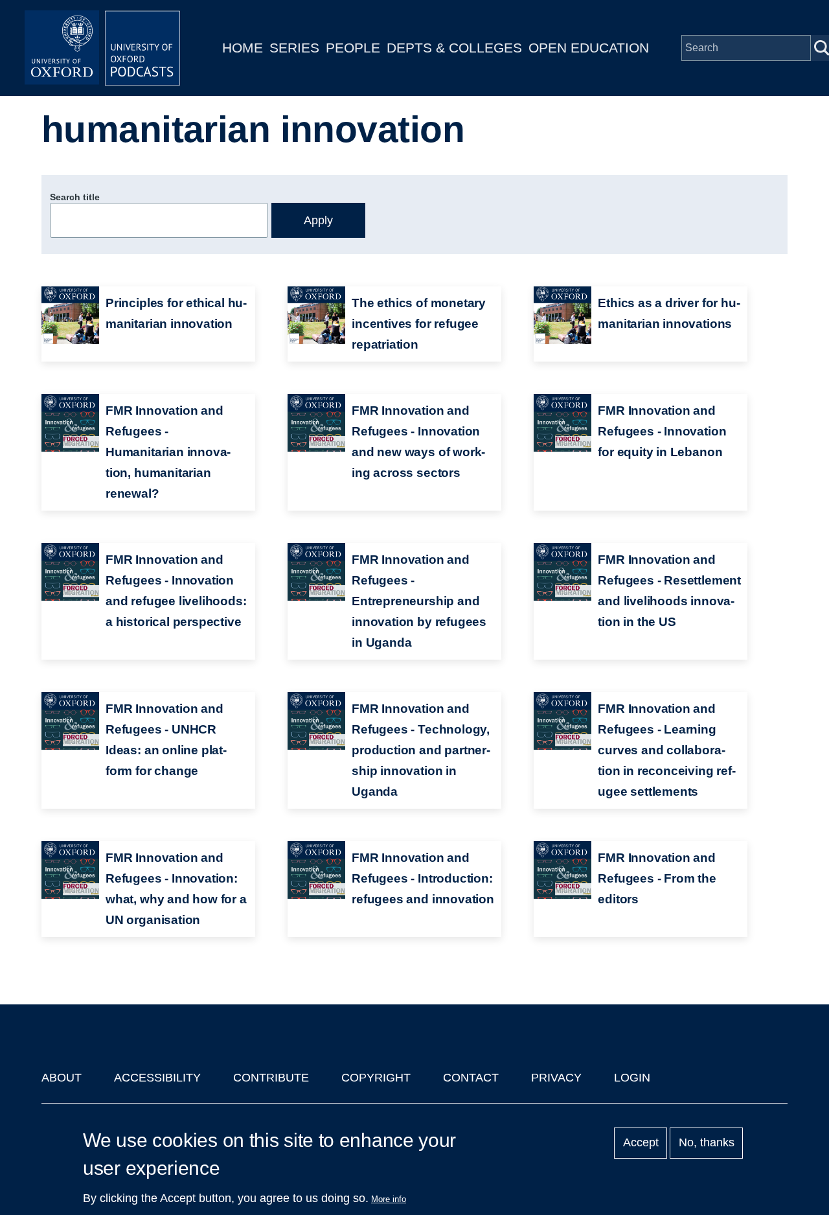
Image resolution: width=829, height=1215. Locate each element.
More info (388, 1199)
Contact (471, 1077)
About (61, 1077)
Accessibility (157, 1077)
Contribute (271, 1077)
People (353, 47)
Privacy (556, 1077)
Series (294, 47)
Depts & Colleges (454, 47)
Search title (75, 197)
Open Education (588, 47)
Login (632, 1077)
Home (242, 47)
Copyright (376, 1077)
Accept (641, 1143)
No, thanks (706, 1143)
